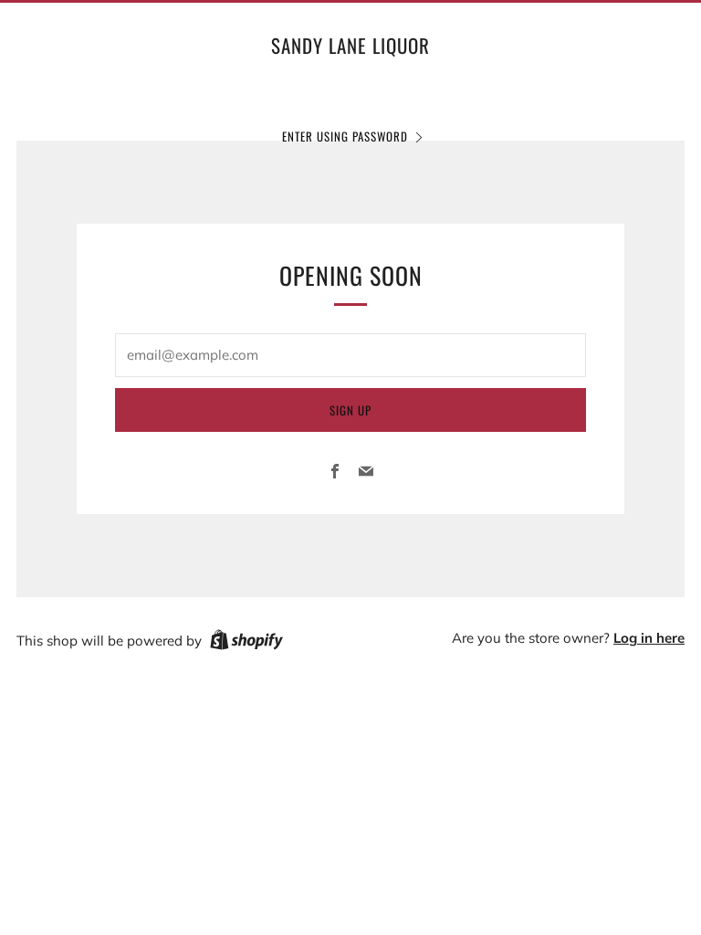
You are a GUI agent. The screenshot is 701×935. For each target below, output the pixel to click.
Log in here (649, 637)
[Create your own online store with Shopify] (246, 643)
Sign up (350, 410)
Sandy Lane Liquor (350, 46)
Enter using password (345, 136)
